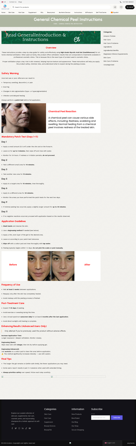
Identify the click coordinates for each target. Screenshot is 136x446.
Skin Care (107, 57)
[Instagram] (19, 428)
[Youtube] (30, 428)
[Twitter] (16, 428)
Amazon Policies (109, 36)
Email (93, 414)
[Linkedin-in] (23, 428)
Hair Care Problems (111, 43)
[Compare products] (115, 7)
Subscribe (116, 417)
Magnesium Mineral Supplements (116, 54)
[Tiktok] (26, 428)
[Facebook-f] (12, 428)
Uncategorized (109, 65)
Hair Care (107, 40)
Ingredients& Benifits (111, 50)
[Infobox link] (127, 2)
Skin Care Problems (111, 61)
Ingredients (108, 47)
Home (55, 23)
